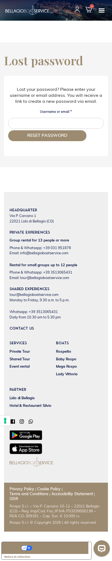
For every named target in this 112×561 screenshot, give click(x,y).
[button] (102, 10)
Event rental (20, 366)
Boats (62, 343)
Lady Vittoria (66, 374)
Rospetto (63, 352)
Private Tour (20, 352)
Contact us (22, 328)
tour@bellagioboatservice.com (34, 295)
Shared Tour (20, 359)
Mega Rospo (66, 366)
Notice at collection (17, 556)
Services (18, 343)
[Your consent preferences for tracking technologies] (5, 421)
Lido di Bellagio (22, 398)
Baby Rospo (66, 359)
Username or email (57, 111)
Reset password (47, 136)
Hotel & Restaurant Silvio (30, 406)
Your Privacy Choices (52, 547)
